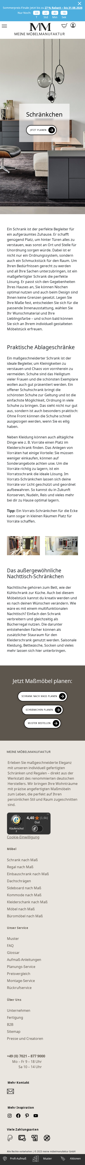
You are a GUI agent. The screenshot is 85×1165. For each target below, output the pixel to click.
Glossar (13, 952)
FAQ (10, 945)
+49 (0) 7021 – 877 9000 (26, 1055)
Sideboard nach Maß (24, 888)
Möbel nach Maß (21, 909)
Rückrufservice (19, 987)
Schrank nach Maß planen (39, 696)
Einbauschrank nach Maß (28, 874)
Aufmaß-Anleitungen (24, 959)
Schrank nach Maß (22, 859)
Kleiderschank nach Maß (27, 902)
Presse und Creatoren (25, 1038)
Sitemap (13, 1031)
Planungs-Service (21, 966)
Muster (13, 938)
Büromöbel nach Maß (25, 916)
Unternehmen (18, 1010)
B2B (10, 1024)
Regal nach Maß (20, 866)
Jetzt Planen (38, 130)
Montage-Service (21, 980)
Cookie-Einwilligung (23, 837)
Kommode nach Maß (24, 895)
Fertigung (15, 1017)
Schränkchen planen (39, 709)
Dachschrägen (19, 881)
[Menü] (48, 815)
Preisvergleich (18, 973)
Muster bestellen (39, 723)
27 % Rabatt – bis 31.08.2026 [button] (63, 8)
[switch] (37, 828)
